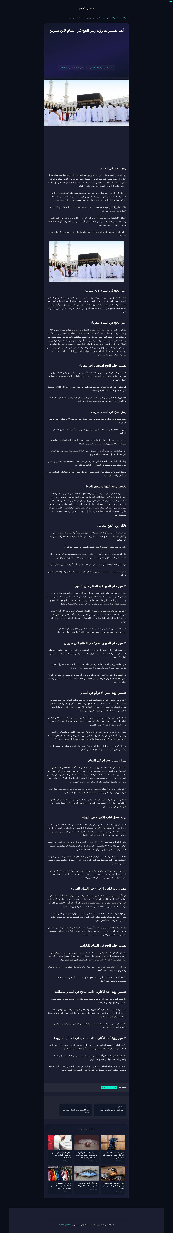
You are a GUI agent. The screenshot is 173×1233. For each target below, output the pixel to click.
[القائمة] (171, 2)
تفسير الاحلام (86, 8)
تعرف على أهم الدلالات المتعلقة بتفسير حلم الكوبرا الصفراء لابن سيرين (113, 1185)
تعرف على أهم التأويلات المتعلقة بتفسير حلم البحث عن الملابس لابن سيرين (61, 1185)
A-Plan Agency (64, 1225)
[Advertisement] (86, 49)
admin (63, 68)
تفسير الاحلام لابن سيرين (110, 18)
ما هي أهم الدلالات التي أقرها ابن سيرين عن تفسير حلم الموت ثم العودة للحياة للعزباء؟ (86, 1155)
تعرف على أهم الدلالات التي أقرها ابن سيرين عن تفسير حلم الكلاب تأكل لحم (113, 1155)
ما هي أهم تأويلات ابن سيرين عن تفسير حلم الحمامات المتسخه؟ (61, 1155)
